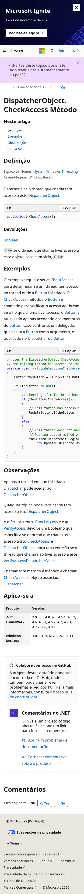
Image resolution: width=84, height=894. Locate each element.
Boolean (11, 240)
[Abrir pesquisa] (52, 50)
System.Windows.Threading (56, 171)
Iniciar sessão (69, 50)
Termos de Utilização (20, 880)
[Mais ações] (76, 87)
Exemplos (14, 136)
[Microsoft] (42, 51)
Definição (14, 130)
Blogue (43, 861)
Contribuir (67, 861)
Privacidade (13, 867)
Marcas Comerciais (18, 887)
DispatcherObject (43, 195)
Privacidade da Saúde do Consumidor (33, 874)
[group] (42, 408)
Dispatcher (37, 338)
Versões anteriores (18, 861)
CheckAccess (62, 279)
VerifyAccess (15, 528)
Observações (17, 142)
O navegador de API (32, 87)
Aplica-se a (15, 148)
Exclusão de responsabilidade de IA (32, 854)
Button (41, 292)
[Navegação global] (4, 50)
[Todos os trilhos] (8, 87)
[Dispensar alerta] (76, 7)
